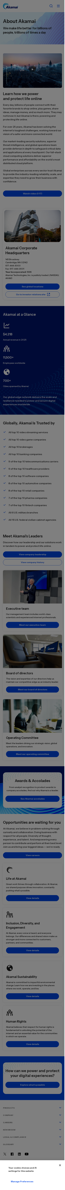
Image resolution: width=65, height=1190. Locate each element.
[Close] (60, 1165)
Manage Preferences (22, 1181)
